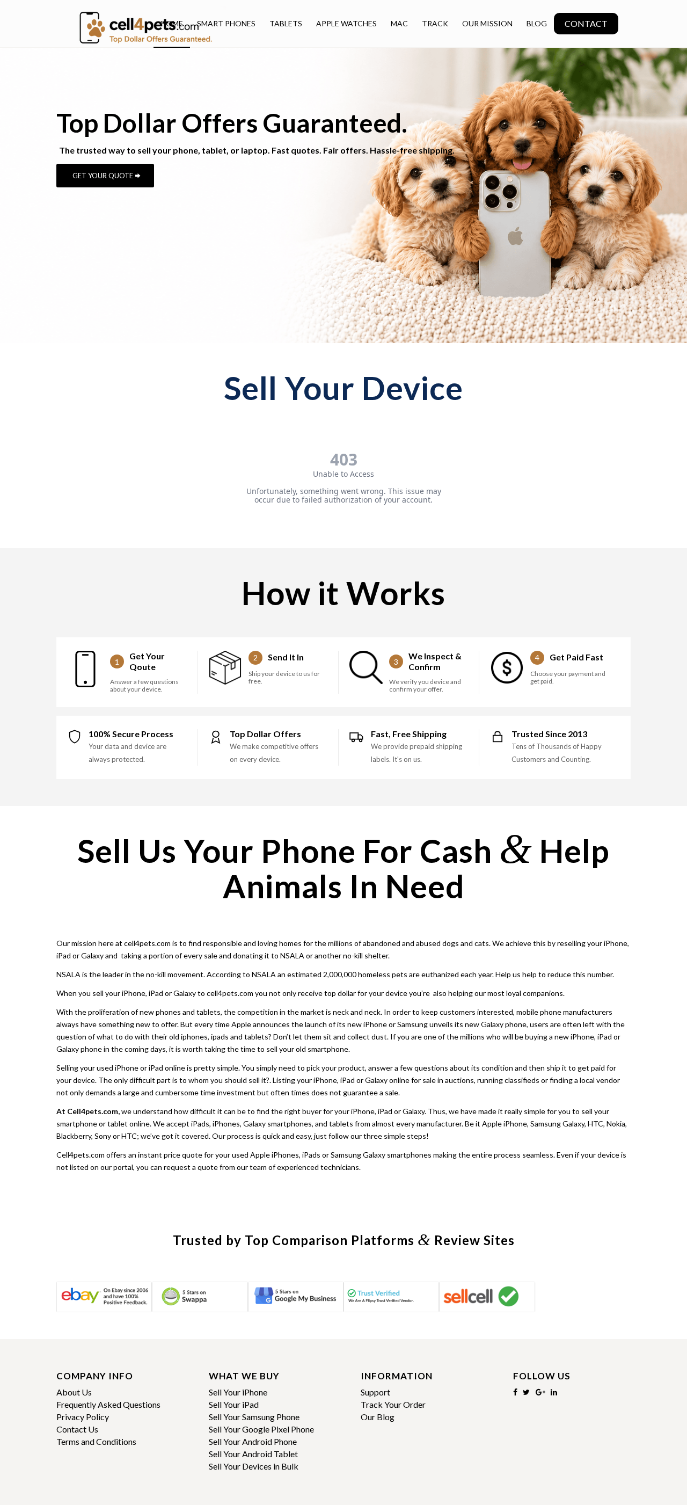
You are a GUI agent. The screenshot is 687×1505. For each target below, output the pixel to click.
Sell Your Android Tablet (253, 1454)
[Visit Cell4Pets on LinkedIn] (554, 1392)
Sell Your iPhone (238, 1392)
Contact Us (77, 1429)
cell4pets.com (147, 943)
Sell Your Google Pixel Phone (261, 1429)
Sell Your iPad (234, 1404)
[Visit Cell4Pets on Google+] (540, 1392)
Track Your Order (393, 1404)
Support (375, 1392)
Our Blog (377, 1417)
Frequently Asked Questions (108, 1404)
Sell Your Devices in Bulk (253, 1466)
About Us (74, 1392)
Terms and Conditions (96, 1441)
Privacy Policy (82, 1417)
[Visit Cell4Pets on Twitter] (526, 1392)
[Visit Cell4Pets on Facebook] (515, 1392)
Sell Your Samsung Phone (254, 1417)
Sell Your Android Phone (253, 1441)
